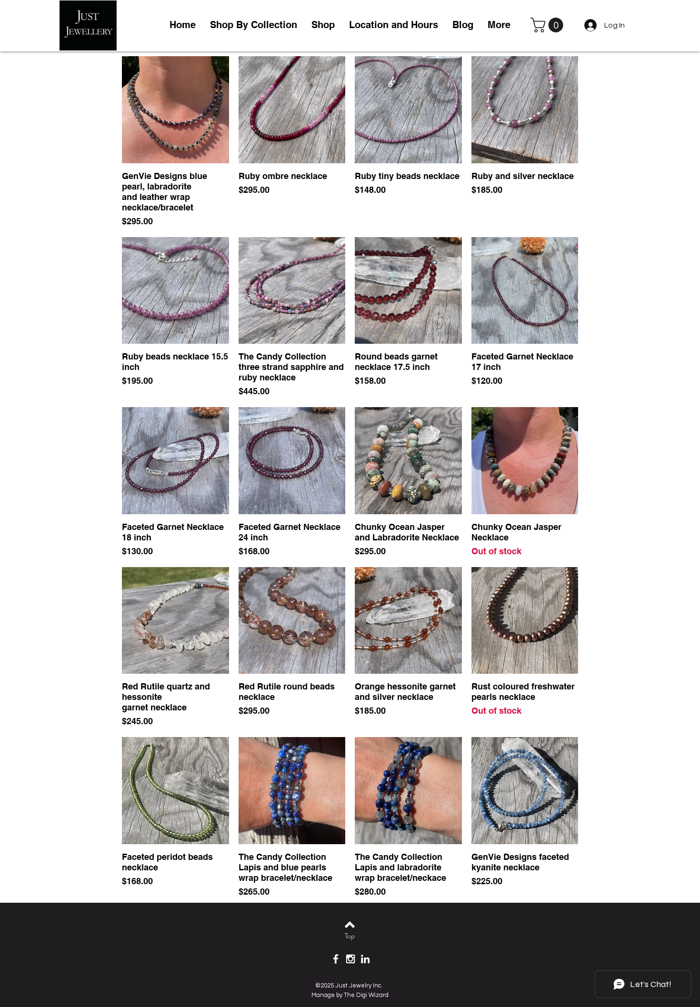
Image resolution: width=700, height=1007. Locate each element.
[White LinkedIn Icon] (365, 959)
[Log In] (589, 25)
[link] (548, 25)
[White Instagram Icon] (350, 959)
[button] (323, 25)
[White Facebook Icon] (336, 959)
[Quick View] (175, 109)
